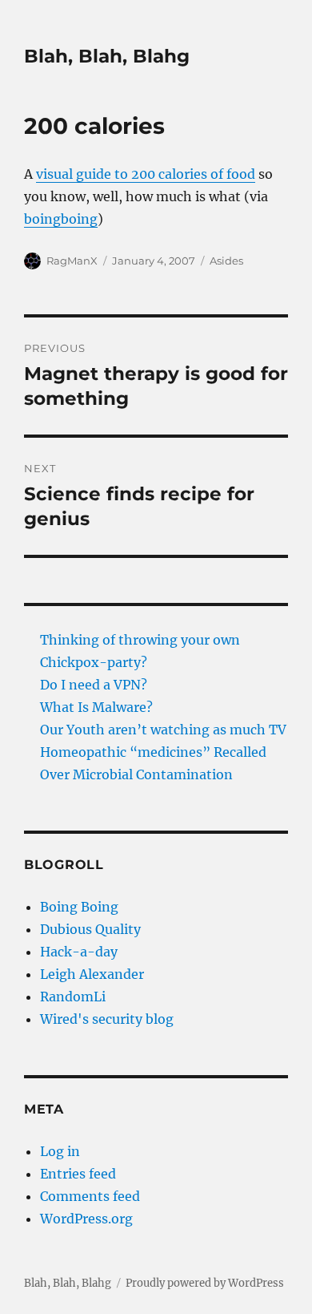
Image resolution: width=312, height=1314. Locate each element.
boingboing (61, 219)
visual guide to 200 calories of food (145, 174)
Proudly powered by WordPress (205, 1283)
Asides (226, 260)
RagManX (72, 260)
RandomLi (73, 997)
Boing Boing (79, 907)
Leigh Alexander (92, 974)
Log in (60, 1151)
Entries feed (78, 1174)
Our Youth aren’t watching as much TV (163, 730)
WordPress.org (86, 1219)
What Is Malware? (96, 707)
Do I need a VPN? (93, 685)
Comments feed (90, 1196)
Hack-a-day (79, 952)
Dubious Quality (90, 929)
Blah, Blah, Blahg (107, 56)
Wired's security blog (107, 1019)
